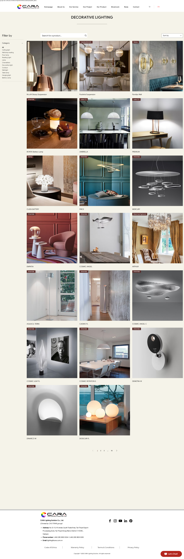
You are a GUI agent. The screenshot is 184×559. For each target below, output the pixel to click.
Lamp (4, 60)
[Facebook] (110, 521)
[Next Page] (116, 450)
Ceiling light (6, 50)
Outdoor (5, 68)
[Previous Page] (93, 450)
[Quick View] (52, 66)
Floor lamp (5, 55)
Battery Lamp (6, 78)
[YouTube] (120, 521)
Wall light (5, 70)
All (3, 47)
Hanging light (6, 75)
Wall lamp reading (8, 52)
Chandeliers (6, 62)
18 (111, 451)
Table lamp (5, 73)
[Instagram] (115, 521)
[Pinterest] (131, 521)
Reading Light (6, 57)
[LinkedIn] (126, 521)
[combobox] (172, 35)
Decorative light (7, 65)
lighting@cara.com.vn (55, 540)
